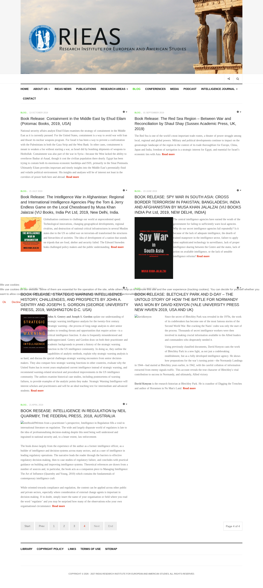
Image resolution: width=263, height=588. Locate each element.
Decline (16, 302)
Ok (4, 302)
